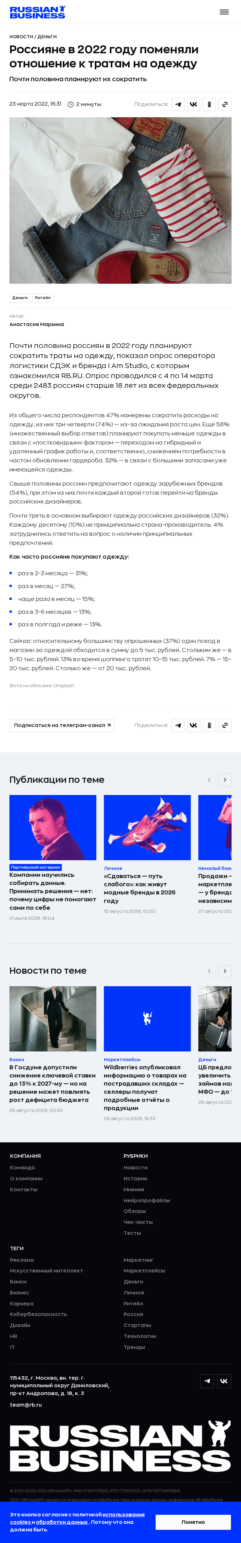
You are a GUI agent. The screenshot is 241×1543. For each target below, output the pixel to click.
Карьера (22, 1303)
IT (12, 1347)
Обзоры (135, 1211)
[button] (224, 12)
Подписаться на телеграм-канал (59, 725)
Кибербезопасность (38, 1314)
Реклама (22, 1260)
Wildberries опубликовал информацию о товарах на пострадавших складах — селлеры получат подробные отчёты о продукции (145, 1088)
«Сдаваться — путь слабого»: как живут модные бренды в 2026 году (139, 888)
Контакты (23, 1189)
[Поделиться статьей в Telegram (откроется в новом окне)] (178, 104)
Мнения (134, 1189)
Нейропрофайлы (147, 1200)
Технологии (140, 1336)
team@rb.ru (26, 1405)
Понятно (193, 1522)
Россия (133, 1314)
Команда (22, 1167)
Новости (21, 36)
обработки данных (62, 1522)
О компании (26, 1178)
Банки (18, 1281)
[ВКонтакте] (224, 1381)
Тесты (132, 1233)
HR (13, 1336)
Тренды (134, 1347)
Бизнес (19, 1292)
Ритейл (43, 298)
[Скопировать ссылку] (225, 104)
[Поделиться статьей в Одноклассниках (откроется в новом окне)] (209, 104)
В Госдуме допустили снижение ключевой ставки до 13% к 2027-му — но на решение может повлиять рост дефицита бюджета (52, 1084)
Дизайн (20, 1325)
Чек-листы (138, 1222)
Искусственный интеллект (46, 1270)
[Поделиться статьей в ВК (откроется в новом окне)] (193, 104)
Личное (134, 1292)
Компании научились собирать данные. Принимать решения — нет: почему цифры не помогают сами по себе (52, 891)
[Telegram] (207, 1381)
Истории (135, 1178)
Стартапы (137, 1325)
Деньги (47, 36)
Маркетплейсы (144, 1270)
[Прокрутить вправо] (225, 780)
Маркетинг (138, 1260)
